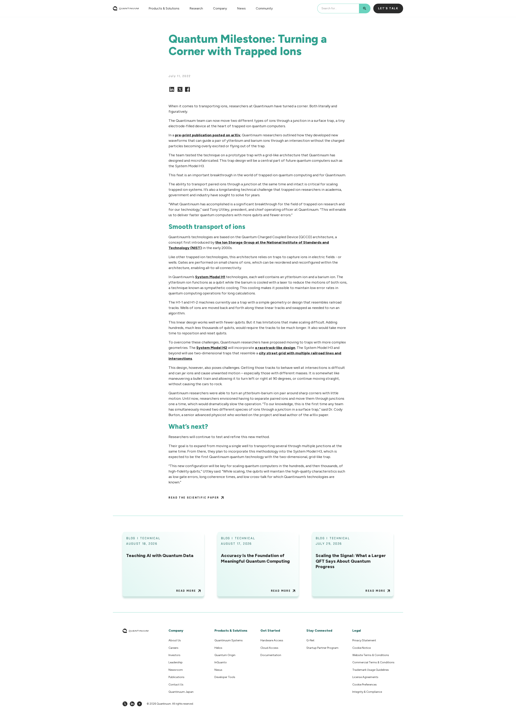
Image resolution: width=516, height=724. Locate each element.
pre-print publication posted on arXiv (207, 135)
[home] (126, 8)
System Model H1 (210, 277)
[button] (164, 8)
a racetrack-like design (275, 347)
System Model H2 (211, 347)
